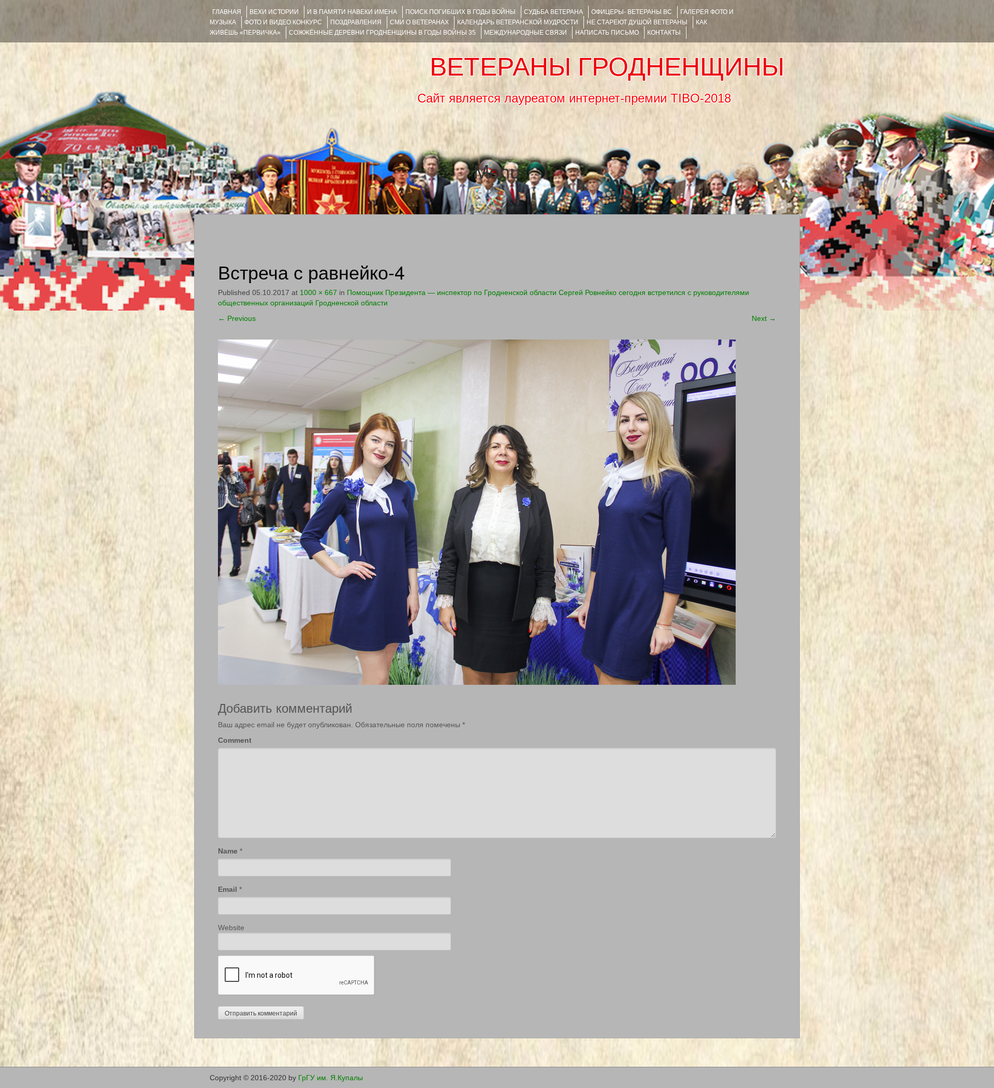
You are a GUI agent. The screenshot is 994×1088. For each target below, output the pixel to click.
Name (228, 851)
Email (227, 889)
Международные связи (525, 32)
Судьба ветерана (553, 12)
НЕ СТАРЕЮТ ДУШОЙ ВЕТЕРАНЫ (637, 22)
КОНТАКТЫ (664, 32)
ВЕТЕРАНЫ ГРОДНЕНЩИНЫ (607, 67)
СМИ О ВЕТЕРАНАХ (419, 22)
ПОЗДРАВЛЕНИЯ (356, 22)
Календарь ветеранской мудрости (517, 22)
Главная (226, 12)
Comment (235, 740)
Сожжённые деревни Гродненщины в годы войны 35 (382, 32)
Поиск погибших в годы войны (460, 12)
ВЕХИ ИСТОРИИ (274, 12)
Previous (237, 318)
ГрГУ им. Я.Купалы (330, 1078)
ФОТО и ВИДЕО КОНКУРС (283, 22)
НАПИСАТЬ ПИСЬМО (607, 32)
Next (764, 318)
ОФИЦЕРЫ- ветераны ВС (631, 12)
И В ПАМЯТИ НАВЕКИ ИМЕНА (352, 12)
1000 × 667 (318, 292)
